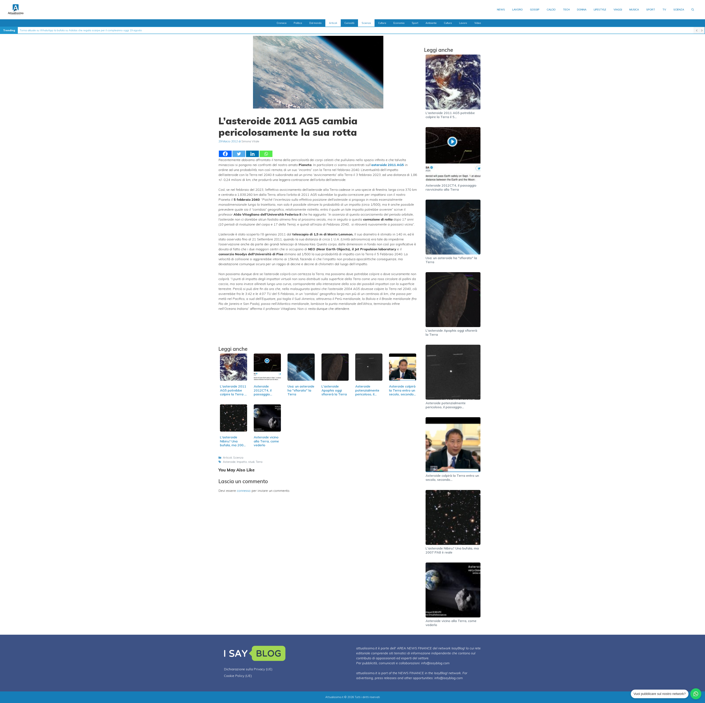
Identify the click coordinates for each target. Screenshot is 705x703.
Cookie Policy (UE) (238, 676)
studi (251, 462)
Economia (398, 22)
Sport (650, 9)
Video (477, 22)
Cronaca (281, 22)
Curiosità (349, 22)
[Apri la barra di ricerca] (693, 9)
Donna (581, 9)
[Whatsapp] (266, 154)
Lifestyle (600, 9)
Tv (664, 9)
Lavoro (517, 9)
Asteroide (229, 462)
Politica (298, 22)
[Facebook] (225, 154)
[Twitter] (238, 154)
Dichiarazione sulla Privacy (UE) (248, 669)
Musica (634, 9)
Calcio (551, 9)
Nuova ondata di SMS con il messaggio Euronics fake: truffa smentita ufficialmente (69, 30)
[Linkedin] (252, 154)
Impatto (242, 462)
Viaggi (618, 9)
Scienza (678, 9)
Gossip (534, 9)
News (501, 9)
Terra (259, 462)
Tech (566, 9)
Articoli (333, 22)
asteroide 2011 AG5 (387, 165)
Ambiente (431, 22)
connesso (244, 491)
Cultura (382, 22)
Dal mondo (315, 22)
